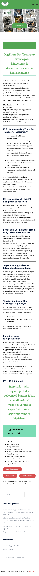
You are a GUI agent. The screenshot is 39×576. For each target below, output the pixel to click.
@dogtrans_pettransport (15, 557)
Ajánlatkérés (27, 475)
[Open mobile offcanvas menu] (37, 4)
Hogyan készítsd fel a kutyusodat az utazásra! (19, 532)
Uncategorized (8, 549)
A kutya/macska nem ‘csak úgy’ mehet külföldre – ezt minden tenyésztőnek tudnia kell (18, 520)
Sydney (31, 571)
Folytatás (19, 26)
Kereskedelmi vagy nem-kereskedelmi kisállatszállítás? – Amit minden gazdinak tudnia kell (18, 512)
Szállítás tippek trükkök (11, 546)
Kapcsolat (10, 475)
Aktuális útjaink (12, 469)
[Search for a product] (33, 4)
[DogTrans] (5, 4)
